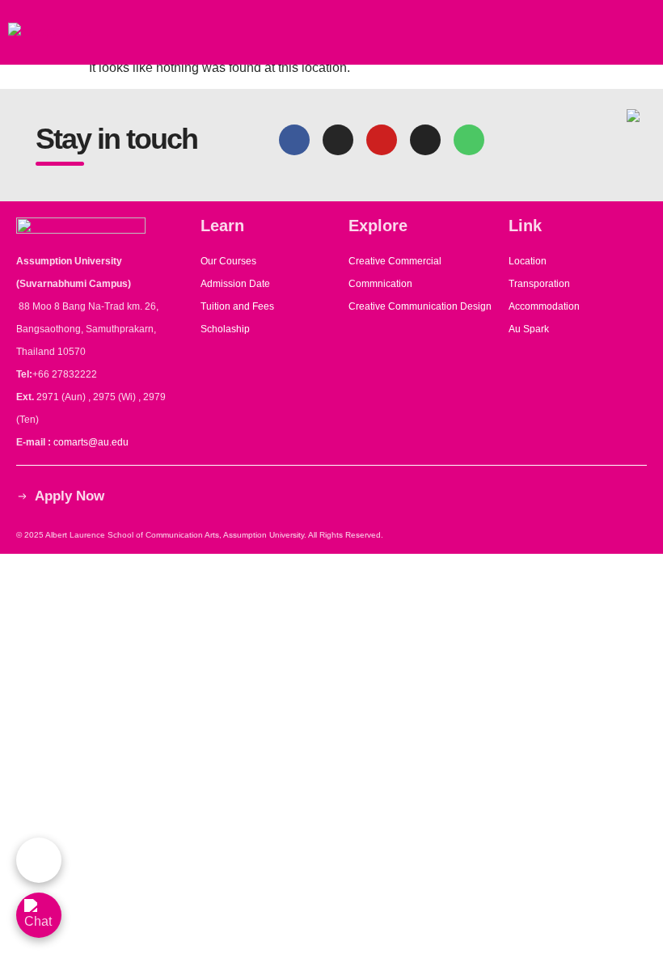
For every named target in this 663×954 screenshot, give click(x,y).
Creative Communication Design (420, 306)
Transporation (540, 283)
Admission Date (235, 283)
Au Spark (529, 329)
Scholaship (225, 329)
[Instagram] (338, 140)
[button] (644, 32)
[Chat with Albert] (38, 860)
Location (528, 261)
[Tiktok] (425, 140)
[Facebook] (294, 140)
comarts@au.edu (93, 442)
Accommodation (545, 306)
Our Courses (228, 261)
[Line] (469, 140)
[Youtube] (381, 140)
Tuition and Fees (237, 306)
